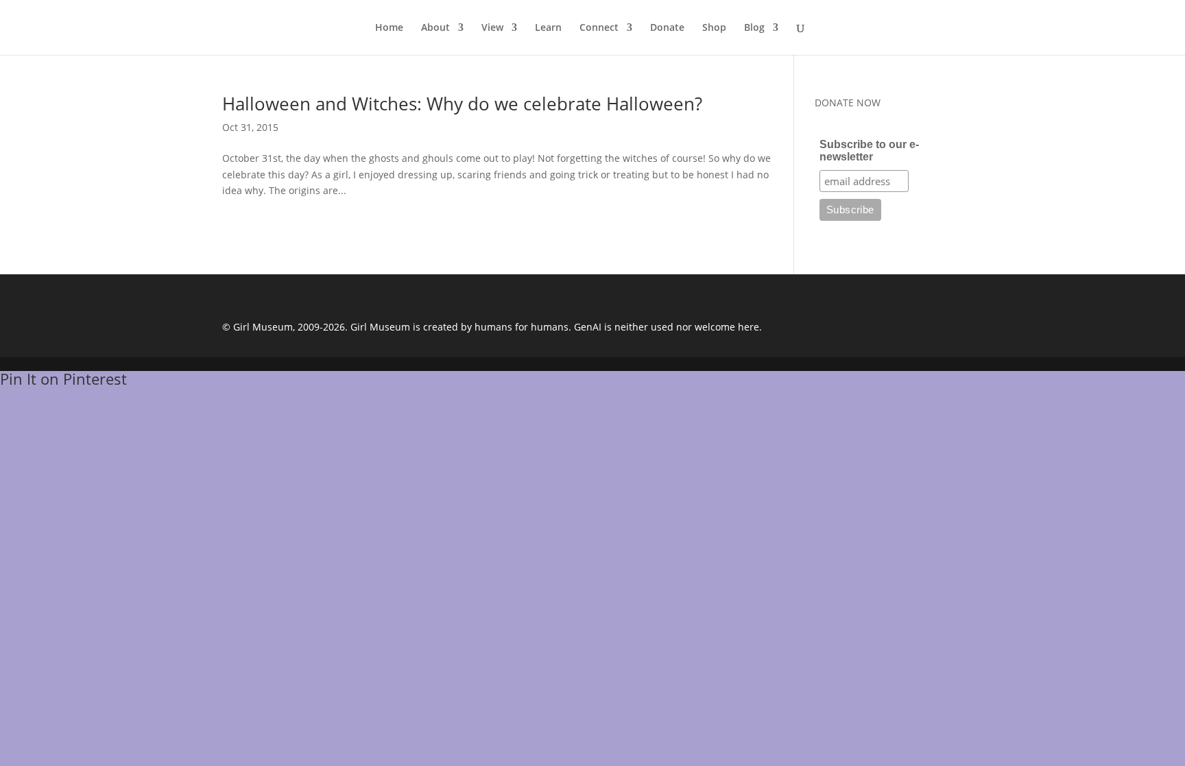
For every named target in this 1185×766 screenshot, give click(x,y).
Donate (667, 28)
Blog (754, 28)
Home (389, 28)
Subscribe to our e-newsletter (869, 151)
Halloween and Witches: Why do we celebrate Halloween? (462, 103)
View (492, 28)
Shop (714, 28)
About (435, 28)
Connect (599, 28)
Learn (548, 28)
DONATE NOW (848, 102)
